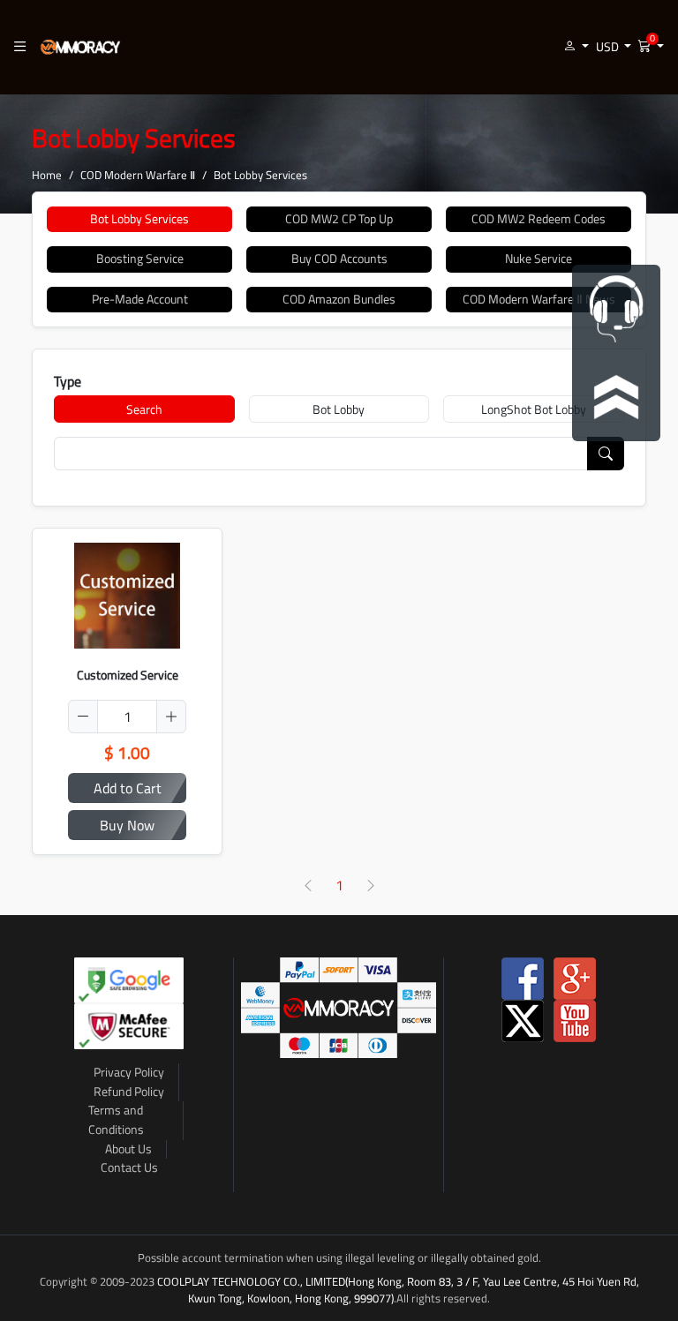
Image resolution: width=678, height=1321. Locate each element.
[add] (171, 716)
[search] (605, 453)
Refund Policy (129, 1091)
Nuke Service (538, 258)
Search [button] (144, 409)
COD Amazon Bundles (339, 299)
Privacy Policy (129, 1072)
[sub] (83, 716)
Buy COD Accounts (339, 258)
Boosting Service (140, 258)
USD (609, 46)
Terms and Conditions (116, 1119)
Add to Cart (128, 788)
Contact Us (129, 1167)
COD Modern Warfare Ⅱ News (539, 299)
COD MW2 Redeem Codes (538, 219)
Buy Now (127, 825)
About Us (128, 1149)
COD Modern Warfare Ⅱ (137, 175)
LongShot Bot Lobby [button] (533, 409)
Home (47, 175)
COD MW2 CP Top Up (339, 219)
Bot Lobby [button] (339, 409)
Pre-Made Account (140, 299)
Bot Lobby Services (139, 219)
